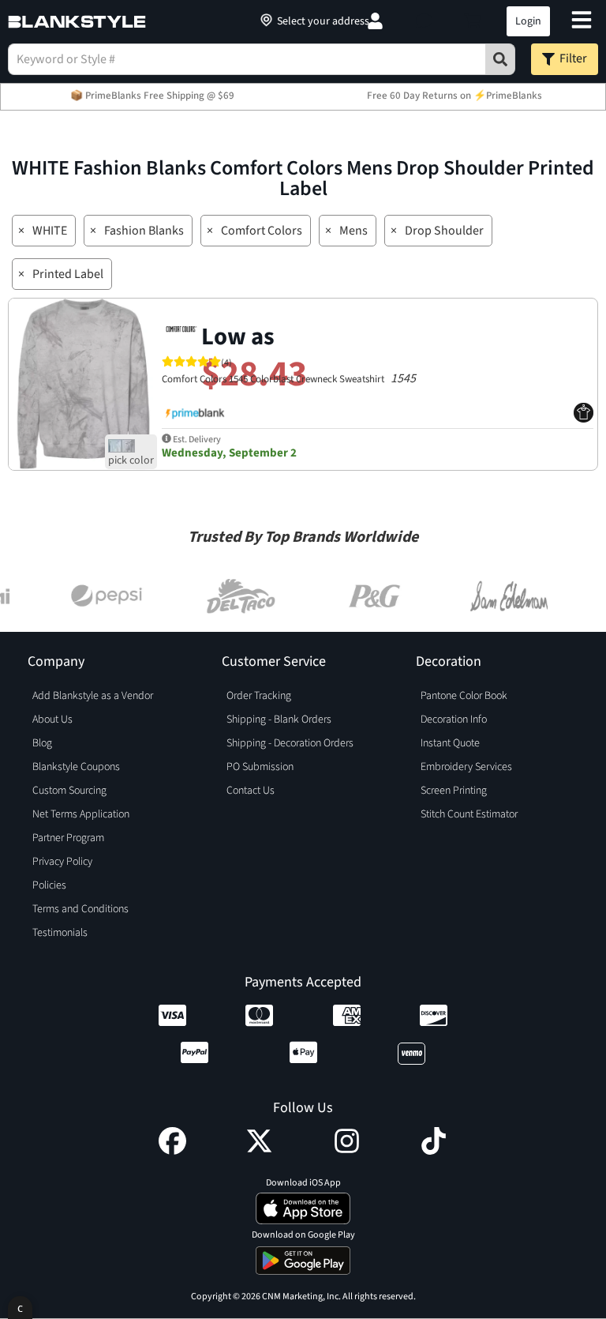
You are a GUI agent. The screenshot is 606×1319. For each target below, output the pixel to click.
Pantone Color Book (464, 696)
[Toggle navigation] (581, 22)
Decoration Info (454, 719)
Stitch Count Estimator (469, 814)
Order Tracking (258, 696)
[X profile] (259, 1150)
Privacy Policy (62, 862)
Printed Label (67, 274)
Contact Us (250, 791)
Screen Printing (454, 791)
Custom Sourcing (69, 791)
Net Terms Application (80, 814)
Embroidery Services (466, 767)
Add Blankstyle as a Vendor (92, 696)
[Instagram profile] (347, 1150)
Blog (42, 743)
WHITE (49, 230)
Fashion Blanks (144, 230)
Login (528, 21)
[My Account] (375, 21)
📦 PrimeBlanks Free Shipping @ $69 (152, 95)
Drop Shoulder (444, 230)
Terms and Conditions (80, 909)
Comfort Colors (261, 230)
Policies (49, 885)
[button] (424, 21)
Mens (353, 230)
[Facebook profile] (172, 1150)
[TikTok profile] (433, 1150)
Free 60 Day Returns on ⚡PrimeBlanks (454, 95)
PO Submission (260, 767)
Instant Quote (450, 743)
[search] (500, 59)
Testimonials (60, 933)
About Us (52, 719)
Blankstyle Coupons (76, 767)
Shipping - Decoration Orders (290, 743)
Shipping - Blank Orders (278, 719)
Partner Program (68, 838)
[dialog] (20, 1307)
